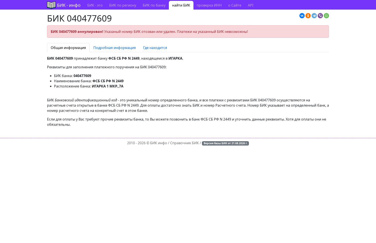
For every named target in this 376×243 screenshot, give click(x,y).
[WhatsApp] (326, 15)
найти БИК (181, 5)
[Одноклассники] (308, 15)
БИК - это (95, 5)
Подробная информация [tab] (114, 47)
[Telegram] (314, 15)
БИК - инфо (69, 5)
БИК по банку (154, 5)
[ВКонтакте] (302, 15)
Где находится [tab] (155, 47)
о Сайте (234, 5)
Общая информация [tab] (68, 47)
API (250, 5)
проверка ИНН (209, 5)
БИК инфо (158, 143)
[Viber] (320, 15)
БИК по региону (122, 5)
